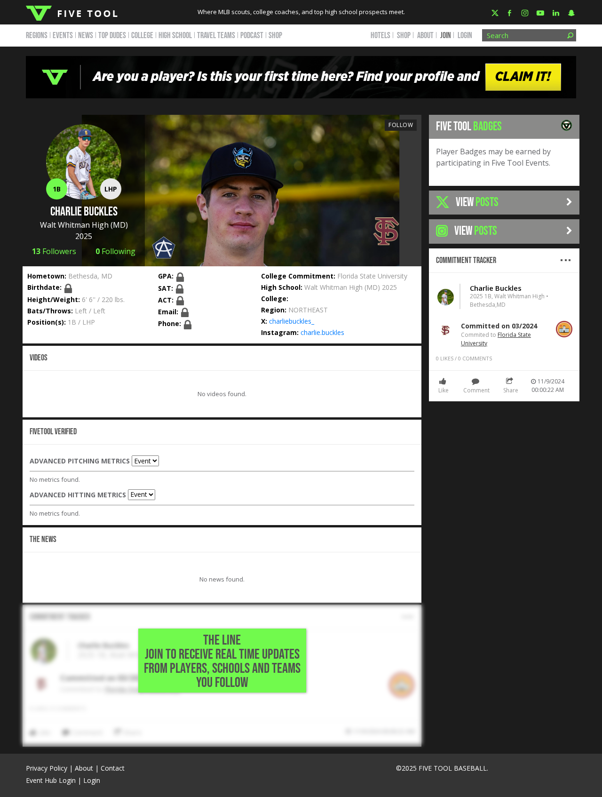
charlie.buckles (322, 332)
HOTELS (380, 35)
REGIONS (37, 35)
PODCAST (251, 35)
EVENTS (63, 35)
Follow (400, 125)
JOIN (445, 35)
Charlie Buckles (496, 288)
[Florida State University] (386, 230)
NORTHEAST (308, 309)
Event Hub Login (51, 780)
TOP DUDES (112, 35)
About (84, 768)
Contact (113, 768)
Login (465, 35)
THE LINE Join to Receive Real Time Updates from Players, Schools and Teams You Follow (222, 661)
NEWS (85, 35)
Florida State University (372, 275)
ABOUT (425, 35)
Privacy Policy (46, 768)
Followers (54, 251)
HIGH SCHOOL (175, 35)
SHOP (275, 35)
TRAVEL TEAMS (216, 35)
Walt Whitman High (74, 225)
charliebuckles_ (291, 321)
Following (115, 251)
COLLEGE (142, 35)
